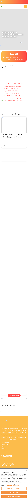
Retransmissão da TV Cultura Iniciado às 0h (13, 58)
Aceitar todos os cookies (14, 496)
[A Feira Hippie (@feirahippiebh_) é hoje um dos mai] (19, 211)
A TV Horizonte (5, 442)
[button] (3, 43)
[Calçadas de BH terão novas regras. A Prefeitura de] (19, 352)
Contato (3, 452)
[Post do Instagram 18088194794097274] (8, 263)
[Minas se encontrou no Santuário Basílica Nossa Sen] (19, 286)
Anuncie (3, 448)
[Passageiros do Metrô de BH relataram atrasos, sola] (8, 340)
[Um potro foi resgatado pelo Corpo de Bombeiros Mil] (8, 203)
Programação (4, 444)
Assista (2, 446)
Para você (3, 450)
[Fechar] (26, 470)
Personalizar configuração (14, 488)
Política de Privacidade (13, 485)
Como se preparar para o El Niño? (12, 134)
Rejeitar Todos (14, 492)
